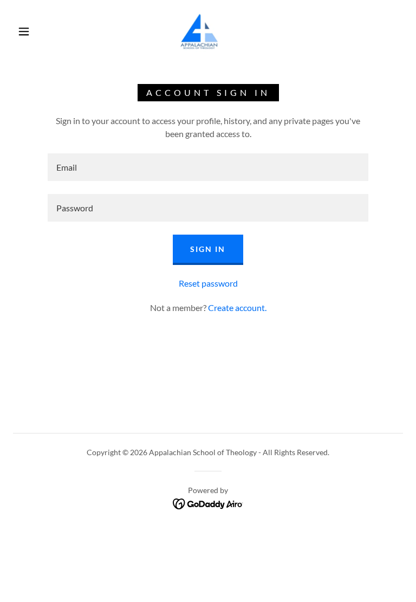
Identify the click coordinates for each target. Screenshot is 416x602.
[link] (199, 30)
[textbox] (208, 167)
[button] (24, 31)
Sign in (207, 249)
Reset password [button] (208, 283)
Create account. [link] (237, 307)
